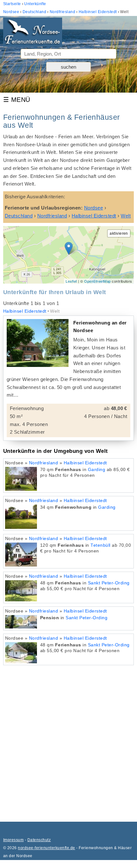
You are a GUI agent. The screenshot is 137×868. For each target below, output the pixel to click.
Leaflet (71, 281)
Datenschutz (39, 840)
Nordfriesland (43, 463)
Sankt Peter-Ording (109, 583)
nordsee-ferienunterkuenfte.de (46, 848)
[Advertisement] (68, 740)
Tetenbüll (100, 545)
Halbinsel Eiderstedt (25, 311)
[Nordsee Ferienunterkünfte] (32, 33)
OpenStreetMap (97, 281)
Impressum (13, 840)
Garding (96, 469)
